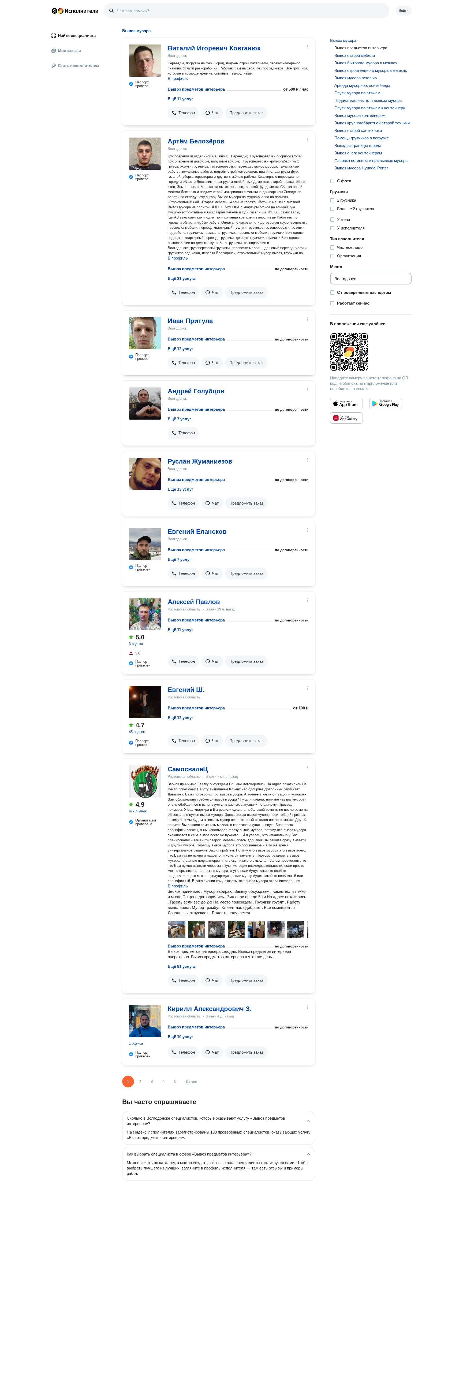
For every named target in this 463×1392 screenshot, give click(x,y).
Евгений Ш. (186, 689)
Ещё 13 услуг (180, 489)
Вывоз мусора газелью (355, 78)
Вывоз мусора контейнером (359, 115)
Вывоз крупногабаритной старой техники (372, 123)
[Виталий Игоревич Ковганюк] (145, 61)
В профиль (178, 78)
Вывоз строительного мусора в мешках (370, 70)
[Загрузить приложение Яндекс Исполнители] (371, 352)
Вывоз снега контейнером (358, 153)
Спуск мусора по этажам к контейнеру (369, 108)
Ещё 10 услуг (180, 1036)
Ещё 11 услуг (180, 99)
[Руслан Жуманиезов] (145, 474)
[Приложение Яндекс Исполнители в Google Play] (385, 403)
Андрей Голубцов (196, 391)
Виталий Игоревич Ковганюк (214, 48)
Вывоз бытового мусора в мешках (365, 63)
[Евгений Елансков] (145, 544)
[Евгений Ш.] (145, 702)
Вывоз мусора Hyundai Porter (361, 168)
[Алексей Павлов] (145, 614)
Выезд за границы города (357, 145)
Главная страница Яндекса (54, 11)
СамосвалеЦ (188, 769)
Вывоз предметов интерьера (196, 89)
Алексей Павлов (194, 601)
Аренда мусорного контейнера (362, 85)
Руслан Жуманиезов (200, 461)
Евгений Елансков (197, 531)
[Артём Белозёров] (145, 154)
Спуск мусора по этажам (357, 93)
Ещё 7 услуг (179, 419)
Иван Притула (190, 320)
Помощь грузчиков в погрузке (361, 138)
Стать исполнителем (78, 65)
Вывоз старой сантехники (358, 130)
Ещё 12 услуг (180, 348)
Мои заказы (69, 50)
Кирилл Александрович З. (210, 1008)
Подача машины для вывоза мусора (368, 100)
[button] (183, 113)
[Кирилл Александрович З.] (145, 1021)
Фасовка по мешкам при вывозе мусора (371, 160)
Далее (191, 1081)
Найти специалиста (77, 35)
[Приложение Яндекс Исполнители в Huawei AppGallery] (346, 418)
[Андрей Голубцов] (145, 403)
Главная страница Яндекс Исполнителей (75, 11)
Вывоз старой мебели (354, 55)
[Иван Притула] (145, 333)
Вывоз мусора (343, 40)
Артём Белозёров (196, 141)
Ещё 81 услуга (181, 966)
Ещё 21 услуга (181, 278)
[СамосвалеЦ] (145, 781)
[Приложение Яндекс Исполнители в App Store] (346, 403)
